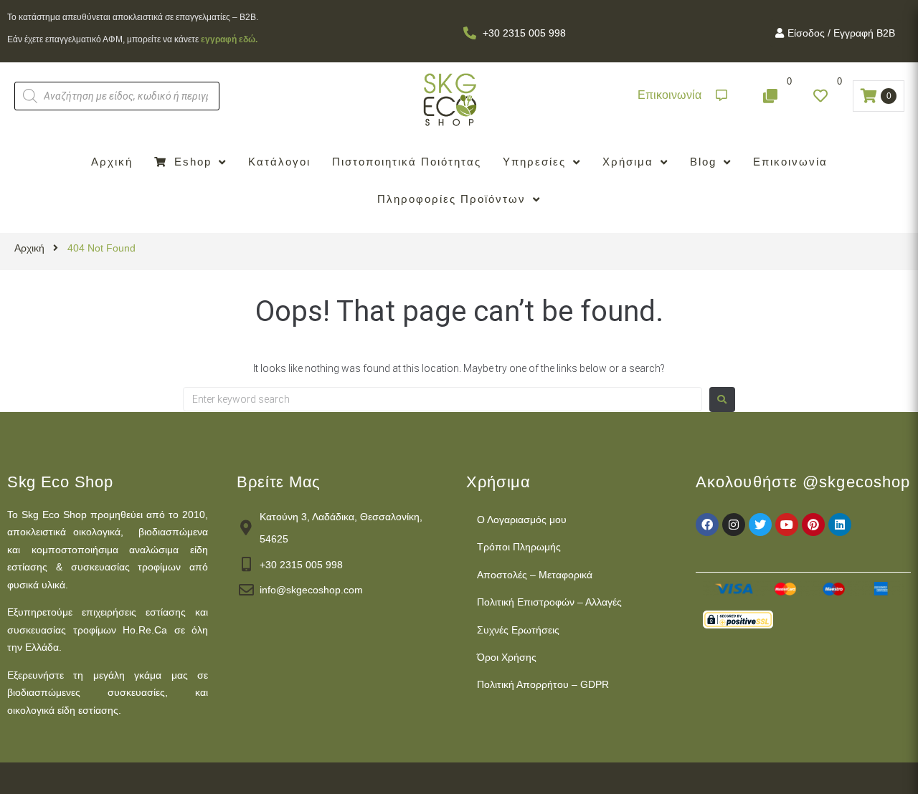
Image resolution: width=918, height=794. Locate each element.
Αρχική (29, 248)
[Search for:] (442, 399)
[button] (682, 95)
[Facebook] (707, 524)
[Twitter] (760, 524)
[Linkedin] (839, 524)
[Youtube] (786, 524)
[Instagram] (733, 524)
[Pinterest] (813, 524)
